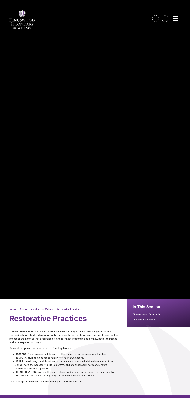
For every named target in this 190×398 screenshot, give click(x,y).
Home (13, 309)
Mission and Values (41, 309)
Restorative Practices (69, 309)
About (23, 309)
